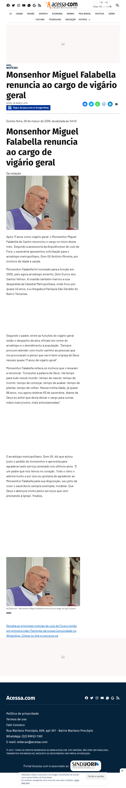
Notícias (12, 68)
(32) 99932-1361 (32, 736)
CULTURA (40, 19)
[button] (85, 104)
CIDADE (19, 13)
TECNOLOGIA (55, 19)
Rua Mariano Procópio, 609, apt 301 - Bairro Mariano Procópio (49, 730)
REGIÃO (30, 13)
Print (116, 104)
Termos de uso (16, 719)
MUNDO (70, 13)
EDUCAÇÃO (70, 19)
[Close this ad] (123, 770)
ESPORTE (43, 13)
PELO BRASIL (85, 13)
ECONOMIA (57, 13)
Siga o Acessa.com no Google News (31, 107)
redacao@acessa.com (32, 742)
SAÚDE (111, 13)
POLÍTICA (99, 13)
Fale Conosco (15, 725)
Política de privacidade (22, 713)
